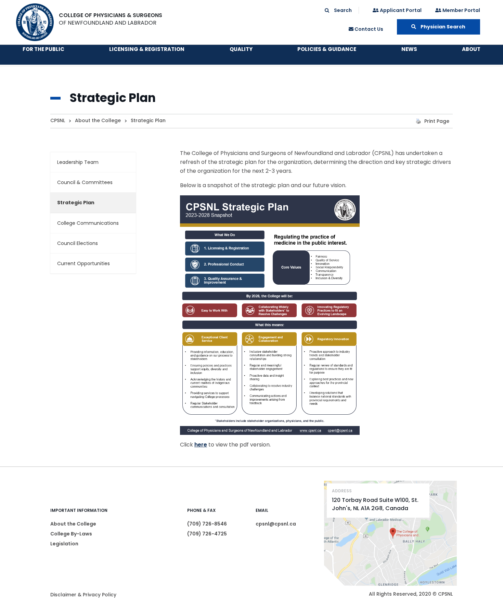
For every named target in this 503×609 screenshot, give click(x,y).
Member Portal (460, 10)
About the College (73, 523)
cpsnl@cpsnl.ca (276, 523)
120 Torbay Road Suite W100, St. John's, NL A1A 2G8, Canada (375, 504)
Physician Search (442, 26)
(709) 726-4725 (207, 533)
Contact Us (368, 29)
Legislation (64, 543)
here (200, 445)
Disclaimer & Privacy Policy (83, 594)
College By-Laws (71, 533)
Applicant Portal (400, 10)
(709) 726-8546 (207, 523)
